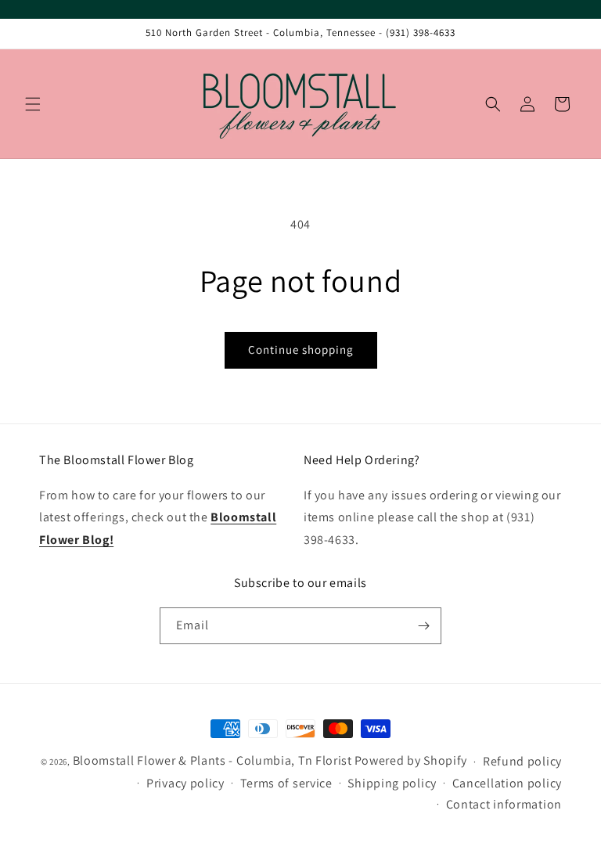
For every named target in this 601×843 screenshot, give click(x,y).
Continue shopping (301, 349)
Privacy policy (185, 783)
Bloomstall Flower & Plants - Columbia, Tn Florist (212, 760)
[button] (33, 104)
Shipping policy (392, 783)
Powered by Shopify (411, 760)
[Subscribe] (423, 625)
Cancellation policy (507, 783)
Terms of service (286, 783)
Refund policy (522, 761)
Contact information (504, 804)
